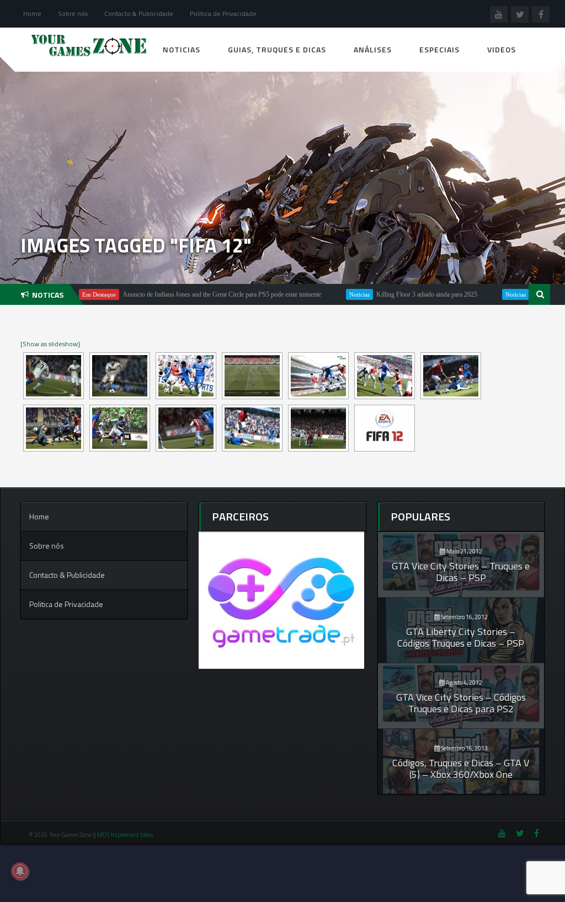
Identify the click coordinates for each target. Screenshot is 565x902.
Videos (501, 49)
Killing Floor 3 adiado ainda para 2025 (401, 294)
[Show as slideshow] (50, 344)
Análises (373, 49)
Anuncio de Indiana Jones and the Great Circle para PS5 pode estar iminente (197, 294)
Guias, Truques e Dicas (277, 49)
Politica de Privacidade (223, 13)
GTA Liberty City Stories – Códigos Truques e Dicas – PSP (460, 637)
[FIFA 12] (53, 375)
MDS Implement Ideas (125, 834)
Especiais (439, 49)
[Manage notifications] (20, 871)
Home (32, 13)
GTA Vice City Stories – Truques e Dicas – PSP (461, 572)
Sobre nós (73, 13)
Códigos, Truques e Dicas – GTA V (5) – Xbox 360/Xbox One (460, 768)
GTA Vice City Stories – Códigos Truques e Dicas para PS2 (461, 703)
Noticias (181, 49)
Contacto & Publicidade (138, 13)
